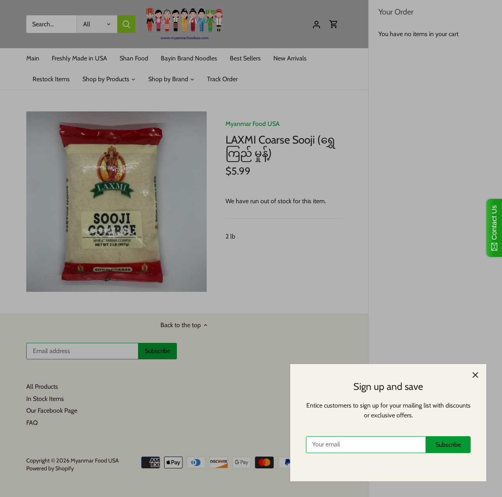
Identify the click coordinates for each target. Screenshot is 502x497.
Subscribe (448, 444)
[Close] (475, 375)
